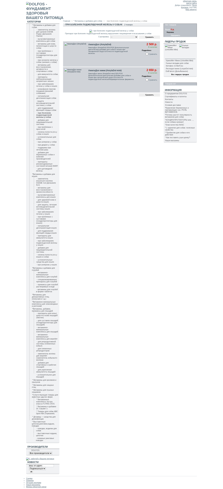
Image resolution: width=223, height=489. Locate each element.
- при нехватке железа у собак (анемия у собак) (47, 61)
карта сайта (191, 3)
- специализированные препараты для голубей (46, 280)
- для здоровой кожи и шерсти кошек (46, 201)
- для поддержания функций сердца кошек (46, 232)
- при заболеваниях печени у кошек (45, 213)
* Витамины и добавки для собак (88, 21)
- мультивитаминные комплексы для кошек (46, 196)
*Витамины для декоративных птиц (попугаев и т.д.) (40, 297)
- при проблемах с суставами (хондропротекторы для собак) (46, 54)
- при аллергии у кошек (46, 265)
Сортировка (103, 37)
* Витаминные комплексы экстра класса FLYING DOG (45, 401)
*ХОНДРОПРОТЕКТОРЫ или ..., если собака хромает (179, 121)
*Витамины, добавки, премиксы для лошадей (42, 310)
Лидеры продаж (175, 41)
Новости (168, 102)
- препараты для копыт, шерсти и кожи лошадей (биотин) (46, 315)
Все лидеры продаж (180, 74)
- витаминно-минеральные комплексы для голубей (46, 274)
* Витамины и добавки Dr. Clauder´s (46, 407)
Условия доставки (173, 105)
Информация (173, 90)
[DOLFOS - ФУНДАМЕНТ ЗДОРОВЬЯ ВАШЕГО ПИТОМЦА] (49, 10)
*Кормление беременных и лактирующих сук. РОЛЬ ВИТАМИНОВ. (177, 110)
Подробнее (146, 50)
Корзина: (185, 7)
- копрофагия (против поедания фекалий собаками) (46, 91)
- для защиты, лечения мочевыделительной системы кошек (46, 207)
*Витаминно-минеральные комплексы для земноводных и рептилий (45, 304)
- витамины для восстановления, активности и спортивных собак (44, 68)
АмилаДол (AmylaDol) (99, 44)
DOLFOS (35, 450)
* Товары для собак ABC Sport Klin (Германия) (47, 412)
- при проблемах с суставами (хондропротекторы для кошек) (46, 220)
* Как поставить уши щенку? (177, 137)
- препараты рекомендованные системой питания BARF (47, 164)
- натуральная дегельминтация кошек (46, 227)
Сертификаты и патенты (176, 96)
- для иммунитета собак (47, 74)
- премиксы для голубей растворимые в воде (47, 285)
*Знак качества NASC (174, 125)
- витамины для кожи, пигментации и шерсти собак (46, 46)
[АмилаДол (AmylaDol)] (75, 54)
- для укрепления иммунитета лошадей (45, 371)
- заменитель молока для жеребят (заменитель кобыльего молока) (46, 357)
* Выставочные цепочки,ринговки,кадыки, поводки (43, 424)
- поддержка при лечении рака (43, 149)
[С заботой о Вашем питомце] (40, 459)
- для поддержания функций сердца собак (46, 109)
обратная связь (190, 1)
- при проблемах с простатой (44, 128)
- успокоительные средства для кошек (45, 261)
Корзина (170, 21)
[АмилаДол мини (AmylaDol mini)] (75, 79)
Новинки (30, 480)
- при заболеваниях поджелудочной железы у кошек (46, 243)
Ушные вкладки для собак (177, 63)
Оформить (175, 35)
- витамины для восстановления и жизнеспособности (44, 190)
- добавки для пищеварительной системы (44, 122)
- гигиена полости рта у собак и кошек (46, 133)
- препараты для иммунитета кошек (44, 237)
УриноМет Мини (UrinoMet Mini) (179, 60)
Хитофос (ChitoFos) (174, 66)
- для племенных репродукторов (44, 350)
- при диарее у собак (46, 145)
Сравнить (153, 54)
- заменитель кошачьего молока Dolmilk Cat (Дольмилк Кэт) (46, 182)
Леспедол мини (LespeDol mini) (179, 69)
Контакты (169, 99)
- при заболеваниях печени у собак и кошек (46, 85)
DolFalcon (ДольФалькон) (177, 71)
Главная (66, 21)
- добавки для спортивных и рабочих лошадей (46, 365)
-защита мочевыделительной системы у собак (45, 103)
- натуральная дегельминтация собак (46, 97)
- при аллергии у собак (47, 142)
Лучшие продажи (33, 482)
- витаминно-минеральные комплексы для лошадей (47, 329)
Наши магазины (172, 140)
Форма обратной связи (36, 487)
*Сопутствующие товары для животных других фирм (45, 396)
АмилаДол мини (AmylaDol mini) (105, 70)
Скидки (169, 80)
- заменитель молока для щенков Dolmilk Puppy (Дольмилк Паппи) (45, 33)
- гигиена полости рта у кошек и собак (46, 256)
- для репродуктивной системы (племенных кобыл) (46, 344)
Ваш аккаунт (191, 9)
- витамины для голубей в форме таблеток (47, 290)
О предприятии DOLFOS (176, 93)
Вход (194, 5)
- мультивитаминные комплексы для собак (45, 40)
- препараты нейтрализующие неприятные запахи (44, 79)
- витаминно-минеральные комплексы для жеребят (46, 337)
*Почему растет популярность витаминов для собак (178, 116)
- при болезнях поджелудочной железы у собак (44, 115)
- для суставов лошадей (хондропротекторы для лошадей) (47, 322)
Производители (37, 447)
